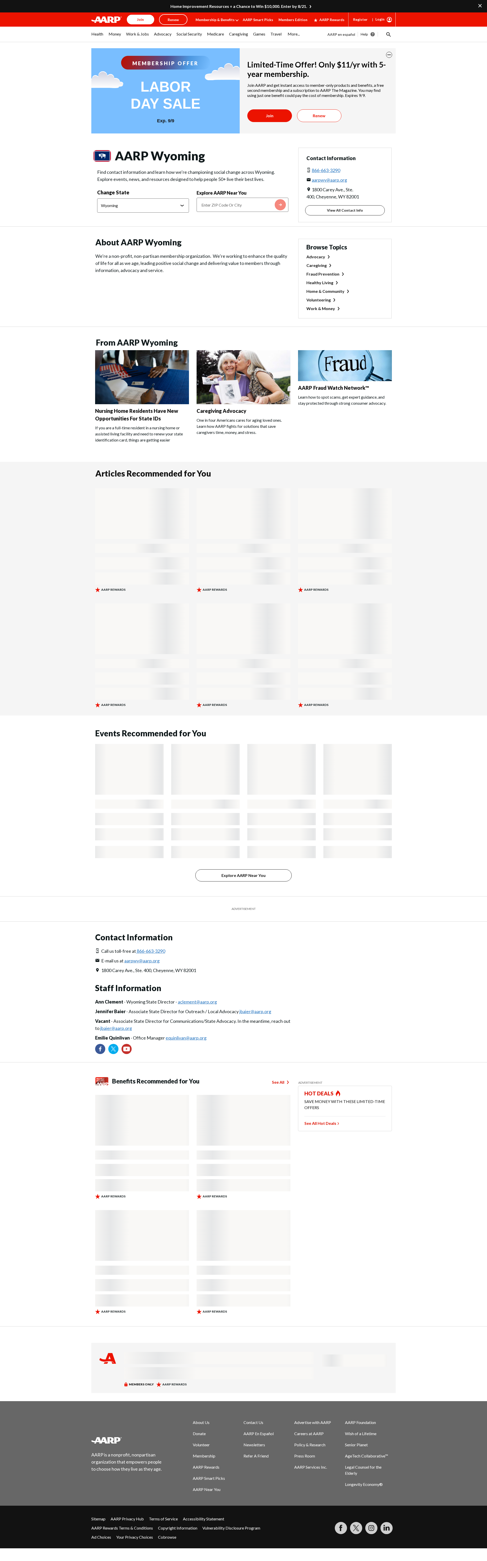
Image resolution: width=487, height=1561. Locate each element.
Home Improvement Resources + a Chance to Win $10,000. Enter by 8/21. (238, 6)
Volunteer (201, 1444)
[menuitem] (97, 36)
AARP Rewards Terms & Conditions (122, 1527)
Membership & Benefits (215, 20)
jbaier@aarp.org (255, 1011)
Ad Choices (101, 1537)
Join (269, 115)
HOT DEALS (319, 1093)
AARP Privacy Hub (127, 1518)
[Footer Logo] (126, 1440)
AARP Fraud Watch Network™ (333, 388)
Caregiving (316, 265)
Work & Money (320, 308)
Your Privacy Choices (134, 1537)
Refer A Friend (256, 1455)
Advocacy (315, 256)
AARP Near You (206, 1489)
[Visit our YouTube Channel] (126, 1049)
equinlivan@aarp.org (186, 1038)
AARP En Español (259, 1433)
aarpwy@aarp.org (329, 180)
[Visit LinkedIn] (386, 1528)
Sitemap (98, 1518)
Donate (199, 1433)
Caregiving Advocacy (221, 411)
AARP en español (341, 34)
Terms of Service (163, 1518)
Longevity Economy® (364, 1484)
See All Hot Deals (320, 1123)
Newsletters (254, 1444)
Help (364, 34)
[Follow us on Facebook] (100, 1049)
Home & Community (325, 291)
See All (278, 1082)
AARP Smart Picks (258, 20)
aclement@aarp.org (197, 1002)
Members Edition (293, 20)
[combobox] (242, 205)
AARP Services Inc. (310, 1467)
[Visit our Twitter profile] (113, 1049)
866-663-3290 (326, 170)
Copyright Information (177, 1527)
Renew (319, 115)
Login (380, 19)
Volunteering (318, 299)
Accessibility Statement (203, 1518)
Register (360, 19)
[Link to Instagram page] (371, 1528)
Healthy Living (319, 282)
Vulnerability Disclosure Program (231, 1527)
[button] (388, 34)
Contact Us (253, 1422)
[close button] (389, 55)
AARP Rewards (331, 20)
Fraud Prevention (322, 274)
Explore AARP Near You (222, 193)
